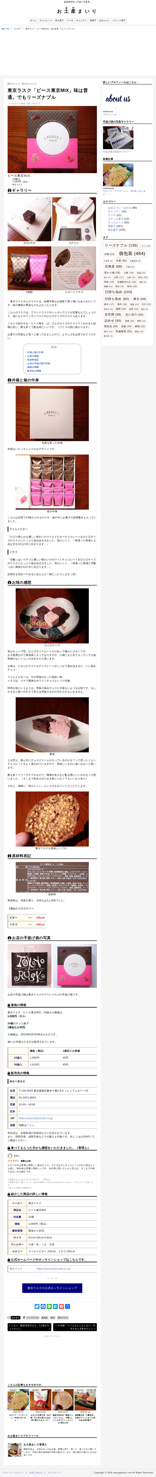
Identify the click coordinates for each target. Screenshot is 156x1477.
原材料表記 (33, 360)
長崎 (129, 321)
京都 (109, 254)
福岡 (121, 309)
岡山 (142, 277)
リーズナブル (13, 103)
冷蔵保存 (135, 261)
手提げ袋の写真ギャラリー (117, 151)
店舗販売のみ (126, 282)
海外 (122, 304)
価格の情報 (33, 367)
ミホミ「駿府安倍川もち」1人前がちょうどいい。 (29, 1327)
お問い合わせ (35, 1472)
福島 (133, 309)
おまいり (78, 11)
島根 (109, 282)
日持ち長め (117, 299)
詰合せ (113, 320)
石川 (146, 304)
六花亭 (108, 261)
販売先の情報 (34, 371)
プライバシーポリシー (13, 1472)
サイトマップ (54, 1472)
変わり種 (112, 272)
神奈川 (108, 309)
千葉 (130, 267)
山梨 (131, 277)
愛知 (119, 286)
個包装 (22, 103)
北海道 (113, 266)
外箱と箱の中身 (35, 352)
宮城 (141, 273)
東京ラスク (36, 103)
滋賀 (134, 304)
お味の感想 (33, 356)
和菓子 (93, 20)
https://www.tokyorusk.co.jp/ (36, 1118)
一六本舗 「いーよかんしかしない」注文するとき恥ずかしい (75, 1327)
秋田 (144, 309)
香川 (108, 332)
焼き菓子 (59, 20)
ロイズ (146, 246)
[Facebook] (43, 1307)
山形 (119, 277)
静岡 (140, 326)
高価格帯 (124, 331)
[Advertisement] (78, 54)
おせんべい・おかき (119, 207)
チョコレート (46, 20)
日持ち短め (118, 292)
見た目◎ (134, 314)
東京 (28, 103)
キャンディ (81, 20)
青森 (126, 326)
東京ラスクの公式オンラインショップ (52, 1288)
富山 (107, 277)
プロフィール (110, 114)
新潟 (132, 286)
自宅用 (113, 314)
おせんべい (104, 20)
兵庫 (121, 260)
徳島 (142, 282)
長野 (141, 321)
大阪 (129, 272)
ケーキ (70, 20)
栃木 (109, 304)
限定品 (111, 326)
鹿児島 (108, 336)
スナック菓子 (119, 20)
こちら (30, 1125)
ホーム (33, 20)
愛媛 (108, 286)
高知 (139, 332)
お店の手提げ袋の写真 (38, 363)
